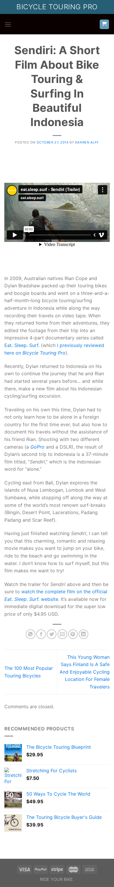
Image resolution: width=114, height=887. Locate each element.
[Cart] (104, 24)
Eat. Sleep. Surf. (21, 345)
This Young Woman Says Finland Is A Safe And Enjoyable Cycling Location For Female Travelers (85, 672)
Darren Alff (87, 142)
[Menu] (7, 24)
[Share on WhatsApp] (30, 634)
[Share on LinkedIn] (83, 634)
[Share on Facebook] (41, 634)
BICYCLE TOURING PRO (56, 7)
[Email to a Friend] (62, 634)
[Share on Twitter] (51, 634)
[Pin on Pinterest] (73, 634)
